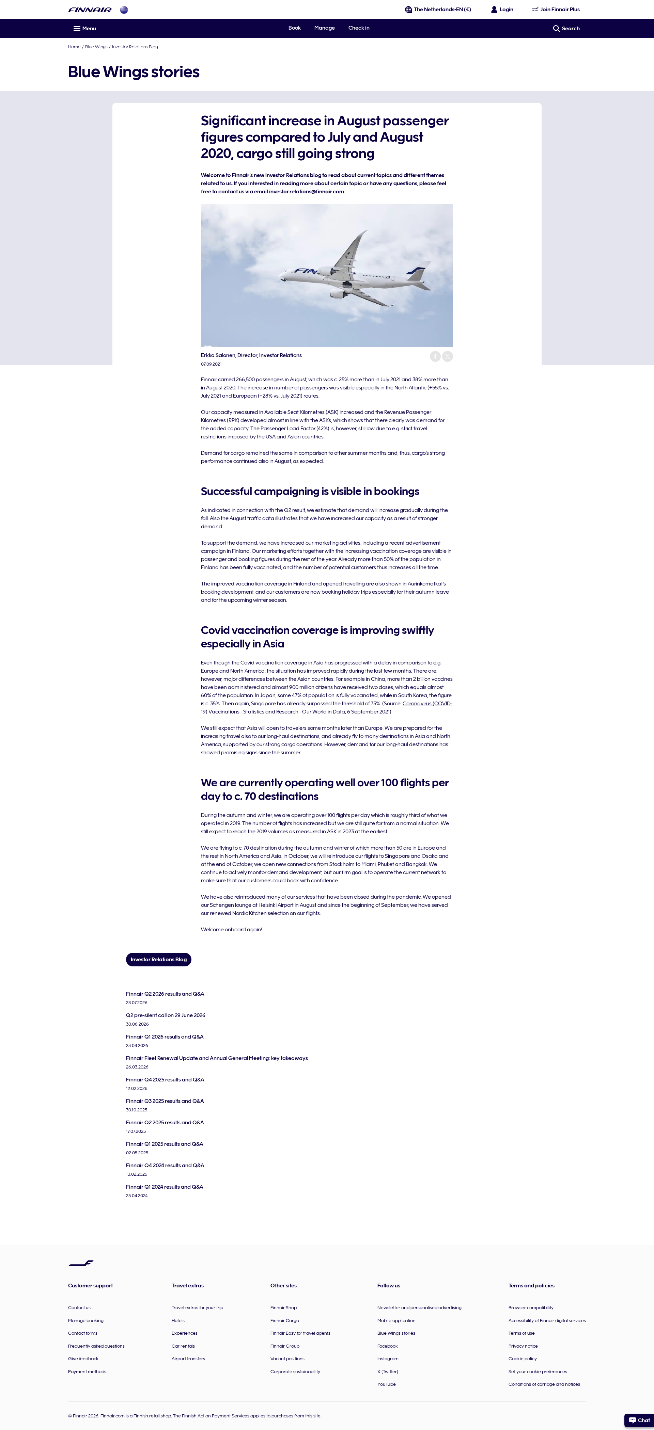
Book (295, 28)
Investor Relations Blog (135, 46)
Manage (324, 28)
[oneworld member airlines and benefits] (124, 9)
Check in (359, 28)
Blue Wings (96, 46)
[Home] (90, 9)
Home (74, 46)
